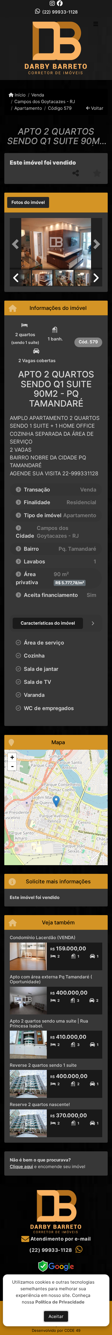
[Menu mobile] (56, 48)
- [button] (12, 766)
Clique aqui (21, 1166)
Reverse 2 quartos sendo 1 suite (43, 1065)
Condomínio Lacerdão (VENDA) (43, 937)
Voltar (96, 108)
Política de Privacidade (59, 1301)
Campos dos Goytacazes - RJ (44, 101)
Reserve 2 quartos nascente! (40, 1104)
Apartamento (28, 108)
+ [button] (12, 757)
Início (19, 95)
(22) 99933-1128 (60, 12)
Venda (37, 95)
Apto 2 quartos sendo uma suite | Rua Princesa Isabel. (49, 1023)
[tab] (28, 202)
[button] (17, 244)
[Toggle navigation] (95, 24)
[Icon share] (52, 3)
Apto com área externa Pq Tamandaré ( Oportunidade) (51, 979)
